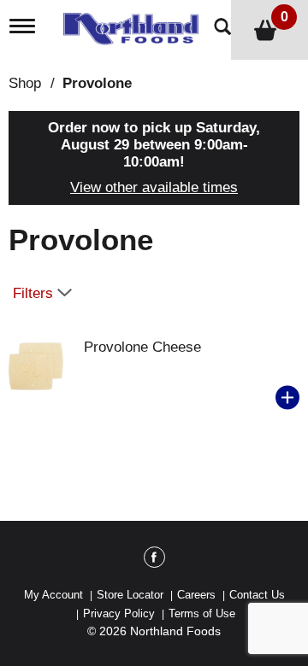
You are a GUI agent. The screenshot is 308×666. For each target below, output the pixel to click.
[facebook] (154, 560)
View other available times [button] (154, 187)
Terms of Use (202, 613)
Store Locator (130, 594)
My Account (53, 594)
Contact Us (257, 594)
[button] (287, 398)
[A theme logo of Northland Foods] (135, 23)
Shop (25, 83)
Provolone (97, 83)
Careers (196, 594)
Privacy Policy (119, 613)
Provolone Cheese (142, 347)
